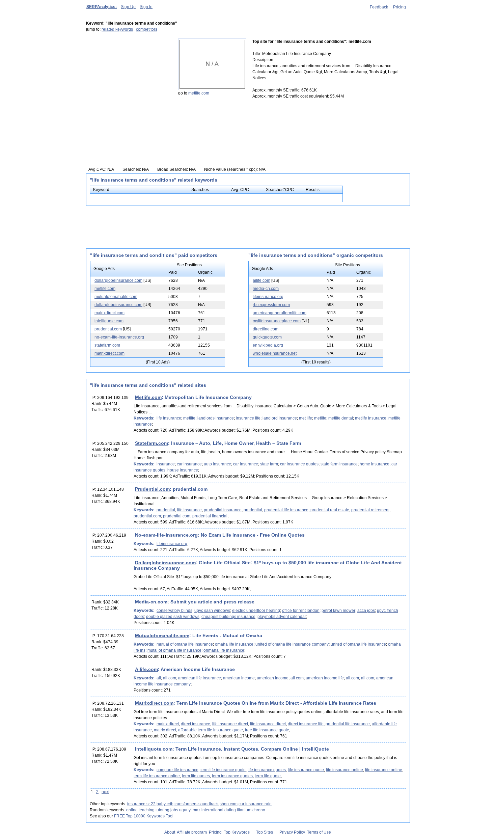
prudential (166, 510)
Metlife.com (148, 397)
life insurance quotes (267, 769)
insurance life (248, 418)
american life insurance (199, 678)
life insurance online (344, 769)
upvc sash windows (212, 610)
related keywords (117, 29)
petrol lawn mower (338, 610)
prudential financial (209, 516)
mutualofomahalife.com (115, 296)
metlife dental (340, 418)
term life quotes (196, 776)
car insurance (189, 464)
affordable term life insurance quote (210, 730)
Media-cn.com (151, 601)
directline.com (265, 329)
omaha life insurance (234, 644)
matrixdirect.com (109, 312)
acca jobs (366, 610)
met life (305, 418)
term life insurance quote (223, 769)
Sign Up (128, 6)
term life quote (268, 776)
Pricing (399, 7)
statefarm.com (107, 345)
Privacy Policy (292, 832)
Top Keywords (237, 832)
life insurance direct (230, 724)
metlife (189, 418)
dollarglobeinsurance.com (118, 280)
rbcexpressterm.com (271, 304)
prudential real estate (329, 510)
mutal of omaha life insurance (174, 650)
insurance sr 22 (141, 804)
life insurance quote (306, 769)
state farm (269, 464)
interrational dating (218, 810)
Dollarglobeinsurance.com (165, 562)
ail (159, 678)
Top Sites (264, 832)
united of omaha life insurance (358, 644)
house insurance (182, 470)
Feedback (379, 7)
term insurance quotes (232, 776)
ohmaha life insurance (223, 650)
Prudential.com (152, 489)
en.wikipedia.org (268, 345)
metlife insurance (370, 418)
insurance (166, 464)
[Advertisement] (128, 80)
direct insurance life (306, 724)
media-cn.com (266, 288)
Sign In (146, 6)
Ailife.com (146, 669)
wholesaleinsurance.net (275, 353)
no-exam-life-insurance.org (119, 337)
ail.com (169, 678)
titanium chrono (251, 810)
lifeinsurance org (172, 543)
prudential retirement (370, 510)
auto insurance (217, 464)
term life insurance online (157, 776)
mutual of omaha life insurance (185, 644)
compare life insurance (177, 769)
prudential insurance (223, 510)
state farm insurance (339, 464)
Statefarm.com (151, 443)
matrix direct (168, 724)
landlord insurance (280, 418)
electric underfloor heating (256, 610)
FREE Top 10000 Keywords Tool (143, 816)
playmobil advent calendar (281, 616)
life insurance (169, 418)
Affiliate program (192, 832)
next (105, 791)
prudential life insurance (286, 510)
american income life (325, 678)
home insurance (374, 464)
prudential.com (108, 329)
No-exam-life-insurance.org (166, 535)
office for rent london (301, 610)
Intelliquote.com (153, 749)
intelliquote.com (108, 321)
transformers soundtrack (196, 804)
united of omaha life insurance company (292, 644)
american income (239, 678)
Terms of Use (319, 832)
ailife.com (261, 280)
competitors (146, 29)
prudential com (176, 516)
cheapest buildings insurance (228, 616)
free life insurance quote (267, 730)
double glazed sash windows (172, 616)
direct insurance (195, 724)
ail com (297, 678)
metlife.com (198, 93)
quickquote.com (267, 337)
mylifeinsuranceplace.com (277, 321)
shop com (229, 804)
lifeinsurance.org (268, 296)
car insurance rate (255, 804)
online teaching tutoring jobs (152, 810)
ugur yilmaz (189, 810)
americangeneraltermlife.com (279, 312)
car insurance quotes (299, 464)
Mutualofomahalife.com (162, 635)
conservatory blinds (174, 610)
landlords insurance (215, 418)
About (169, 832)
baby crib (165, 804)
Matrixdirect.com (154, 703)
